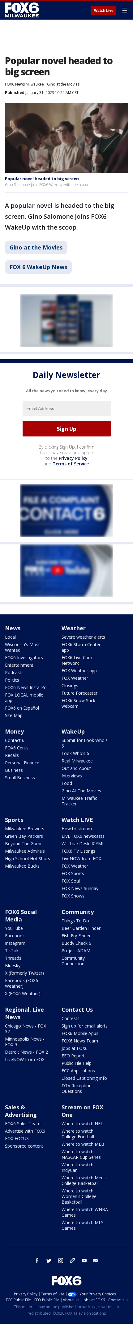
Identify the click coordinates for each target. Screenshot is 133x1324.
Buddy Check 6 (76, 943)
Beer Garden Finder (81, 928)
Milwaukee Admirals (25, 851)
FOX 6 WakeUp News (38, 267)
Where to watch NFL (82, 1123)
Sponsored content (24, 1146)
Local (10, 637)
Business (14, 770)
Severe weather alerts (83, 637)
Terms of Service (71, 464)
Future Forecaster (79, 693)
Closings (70, 685)
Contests (70, 1018)
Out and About (76, 768)
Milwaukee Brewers (24, 829)
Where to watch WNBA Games (85, 1212)
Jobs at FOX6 (75, 1048)
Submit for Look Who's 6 (85, 743)
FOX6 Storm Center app (81, 647)
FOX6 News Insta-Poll (27, 687)
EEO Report (73, 1056)
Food (67, 783)
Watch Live (104, 10)
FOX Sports (73, 873)
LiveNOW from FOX (81, 858)
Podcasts (14, 672)
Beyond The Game (24, 843)
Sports (14, 819)
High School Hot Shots (27, 858)
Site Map (14, 715)
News (12, 628)
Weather (74, 628)
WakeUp (73, 731)
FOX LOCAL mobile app (24, 697)
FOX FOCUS (17, 1138)
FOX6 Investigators (24, 657)
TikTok (12, 950)
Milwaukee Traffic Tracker (79, 801)
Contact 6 (14, 740)
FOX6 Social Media (21, 915)
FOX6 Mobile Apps (80, 1033)
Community (78, 912)
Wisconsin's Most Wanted (22, 647)
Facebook (15, 936)
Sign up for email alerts (85, 1026)
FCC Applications (78, 1071)
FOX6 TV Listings (78, 851)
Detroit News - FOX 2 (26, 1052)
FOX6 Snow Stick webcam (78, 703)
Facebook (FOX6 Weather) (21, 983)
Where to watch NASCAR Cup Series (81, 1154)
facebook (37, 1261)
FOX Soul (71, 881)
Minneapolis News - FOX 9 (25, 1041)
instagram (61, 1261)
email (96, 1261)
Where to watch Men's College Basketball (84, 1180)
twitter (49, 1261)
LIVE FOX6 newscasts (83, 836)
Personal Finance (22, 763)
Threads (13, 958)
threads (72, 1261)
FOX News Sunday (80, 888)
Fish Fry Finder (76, 936)
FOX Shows (73, 896)
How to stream (77, 829)
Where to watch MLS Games (83, 1225)
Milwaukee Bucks (22, 866)
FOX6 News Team (80, 1041)
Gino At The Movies (81, 791)
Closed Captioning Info (84, 1078)
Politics (12, 680)
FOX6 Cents (16, 748)
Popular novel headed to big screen (42, 178)
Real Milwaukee (77, 761)
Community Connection (73, 961)
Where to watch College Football (78, 1134)
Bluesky (12, 965)
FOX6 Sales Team (23, 1123)
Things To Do (75, 921)
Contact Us (77, 1009)
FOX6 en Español (22, 708)
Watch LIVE (77, 819)
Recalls (12, 755)
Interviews (72, 776)
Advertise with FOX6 (25, 1131)
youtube (84, 1261)
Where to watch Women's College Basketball (79, 1196)
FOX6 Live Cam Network (77, 660)
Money (14, 731)
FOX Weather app (79, 671)
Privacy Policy (73, 458)
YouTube (14, 928)
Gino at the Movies (63, 84)
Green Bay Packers (24, 836)
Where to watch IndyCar (77, 1167)
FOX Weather (75, 678)
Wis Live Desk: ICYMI (82, 843)
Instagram (15, 943)
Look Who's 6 (75, 753)
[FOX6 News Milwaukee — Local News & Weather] (23, 9)
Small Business (20, 778)
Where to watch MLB (83, 1144)
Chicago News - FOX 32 (25, 1028)
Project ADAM (76, 950)
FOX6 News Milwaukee (24, 84)
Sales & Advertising (21, 1110)
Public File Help (77, 1063)
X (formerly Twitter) (24, 973)
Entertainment (19, 665)
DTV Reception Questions (77, 1088)
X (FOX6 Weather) (23, 993)
